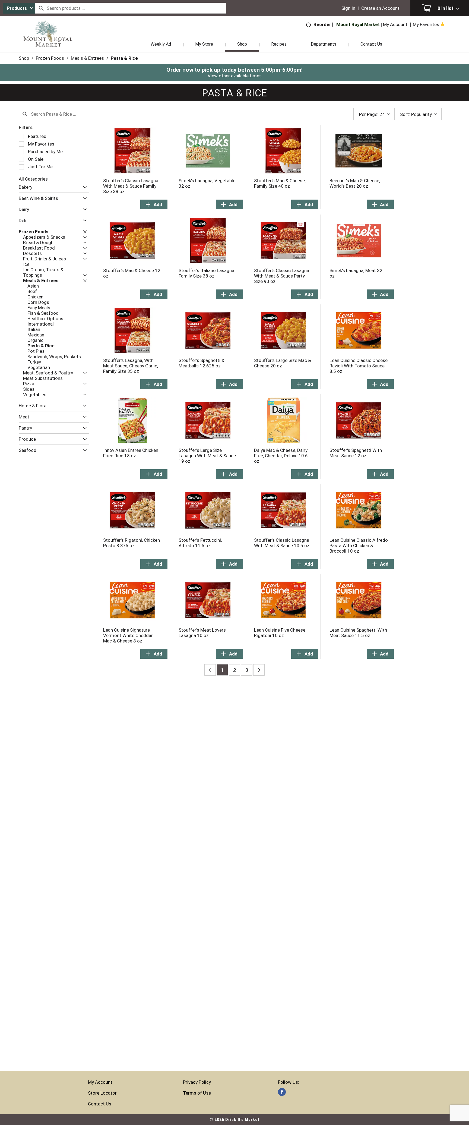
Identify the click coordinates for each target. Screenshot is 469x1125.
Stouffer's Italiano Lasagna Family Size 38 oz (206, 273)
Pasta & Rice (124, 58)
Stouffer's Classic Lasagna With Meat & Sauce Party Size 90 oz (281, 276)
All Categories (33, 179)
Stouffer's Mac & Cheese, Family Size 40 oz (280, 183)
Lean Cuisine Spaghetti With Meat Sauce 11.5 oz (358, 632)
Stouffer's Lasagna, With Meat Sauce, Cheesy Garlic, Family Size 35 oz (130, 366)
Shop (24, 58)
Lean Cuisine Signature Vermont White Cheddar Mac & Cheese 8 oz (128, 635)
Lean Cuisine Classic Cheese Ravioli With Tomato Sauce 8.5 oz (358, 366)
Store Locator (102, 1093)
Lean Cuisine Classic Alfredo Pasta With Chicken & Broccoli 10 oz (358, 545)
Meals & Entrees (87, 58)
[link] (282, 1092)
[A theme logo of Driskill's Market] (48, 40)
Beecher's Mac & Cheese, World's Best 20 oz (354, 183)
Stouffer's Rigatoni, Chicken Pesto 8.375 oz (131, 542)
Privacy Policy (197, 1082)
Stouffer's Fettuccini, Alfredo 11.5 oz (200, 542)
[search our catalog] (41, 8)
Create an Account (380, 8)
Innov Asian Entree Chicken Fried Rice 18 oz (130, 453)
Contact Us (99, 1104)
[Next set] (259, 670)
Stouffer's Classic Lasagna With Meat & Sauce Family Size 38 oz (130, 186)
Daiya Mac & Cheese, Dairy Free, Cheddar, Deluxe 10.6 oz (281, 456)
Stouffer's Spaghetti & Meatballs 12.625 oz (201, 363)
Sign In (348, 8)
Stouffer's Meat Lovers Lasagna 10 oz (202, 632)
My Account (100, 1082)
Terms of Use (197, 1093)
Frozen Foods (50, 58)
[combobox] (19, 8)
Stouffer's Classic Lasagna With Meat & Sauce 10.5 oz (281, 542)
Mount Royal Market (358, 24)
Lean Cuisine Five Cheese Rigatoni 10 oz (279, 632)
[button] (83, 187)
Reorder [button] (322, 24)
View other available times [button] (235, 75)
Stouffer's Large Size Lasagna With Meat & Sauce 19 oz (207, 456)
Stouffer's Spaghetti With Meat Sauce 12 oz (355, 453)
